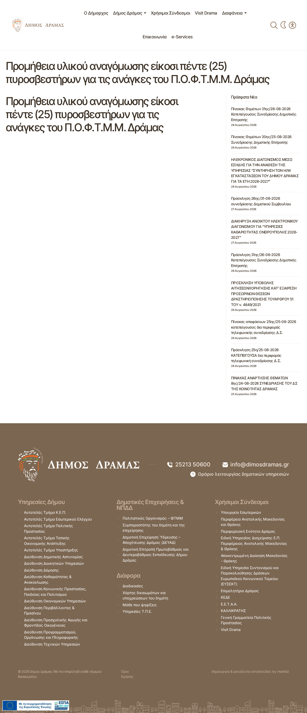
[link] (38, 25)
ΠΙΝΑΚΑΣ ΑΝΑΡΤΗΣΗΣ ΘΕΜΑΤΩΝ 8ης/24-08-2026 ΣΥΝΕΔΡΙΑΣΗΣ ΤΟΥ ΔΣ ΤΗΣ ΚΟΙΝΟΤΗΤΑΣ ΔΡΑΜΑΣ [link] (264, 383)
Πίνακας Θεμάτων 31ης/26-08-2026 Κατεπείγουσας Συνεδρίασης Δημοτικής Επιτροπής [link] (263, 114)
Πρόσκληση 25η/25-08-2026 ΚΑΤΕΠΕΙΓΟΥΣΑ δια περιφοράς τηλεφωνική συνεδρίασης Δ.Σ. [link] (256, 355)
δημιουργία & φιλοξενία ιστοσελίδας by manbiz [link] (250, 671)
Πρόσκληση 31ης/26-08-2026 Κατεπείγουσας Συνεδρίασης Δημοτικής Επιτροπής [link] (263, 260)
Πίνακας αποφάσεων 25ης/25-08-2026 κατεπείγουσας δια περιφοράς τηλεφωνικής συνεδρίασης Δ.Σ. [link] (263, 327)
